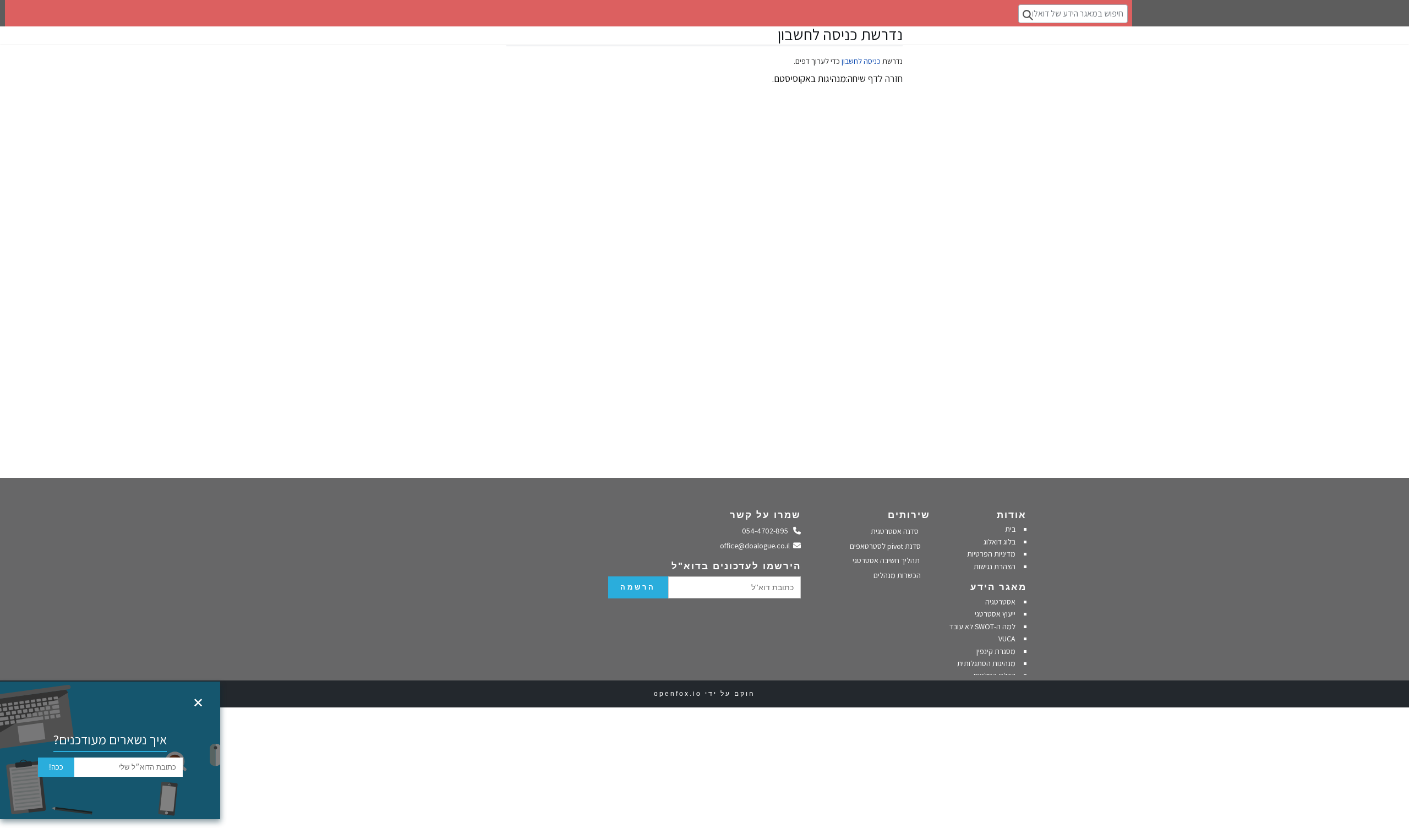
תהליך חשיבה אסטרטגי (887, 560)
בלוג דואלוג (999, 542)
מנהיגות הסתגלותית (986, 663)
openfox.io (678, 694)
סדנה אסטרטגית (895, 531)
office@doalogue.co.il (757, 546)
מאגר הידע (998, 587)
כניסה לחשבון (861, 61)
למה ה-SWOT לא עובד (982, 626)
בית (1010, 529)
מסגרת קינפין (995, 651)
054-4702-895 (768, 531)
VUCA (1006, 639)
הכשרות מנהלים (897, 575)
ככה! (56, 767)
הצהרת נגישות (994, 566)
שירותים (909, 515)
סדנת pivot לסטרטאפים (886, 546)
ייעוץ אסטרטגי (995, 614)
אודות (1011, 515)
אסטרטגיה (1000, 602)
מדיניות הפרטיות (990, 554)
